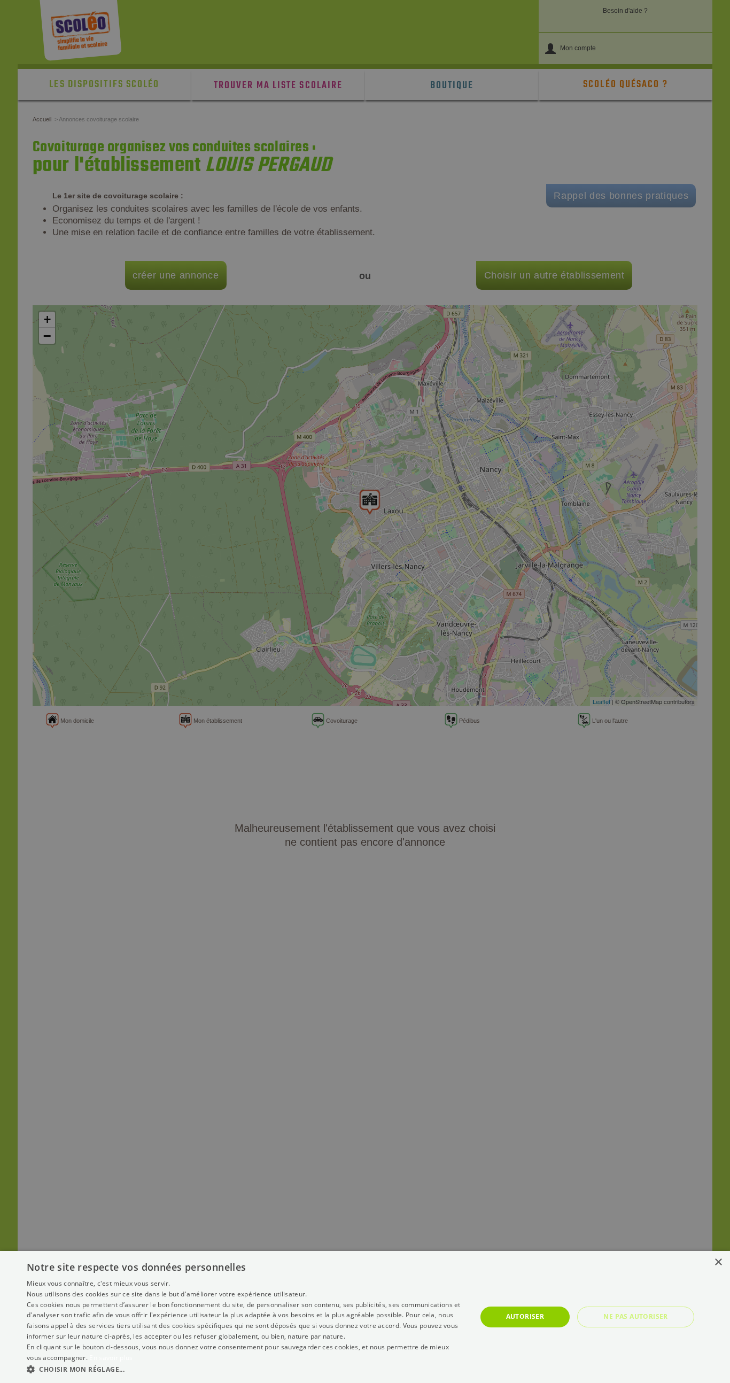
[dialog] (365, 1317)
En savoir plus (111, 1357)
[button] (245, 1369)
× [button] (718, 1262)
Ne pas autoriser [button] (635, 1316)
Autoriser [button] (525, 1316)
